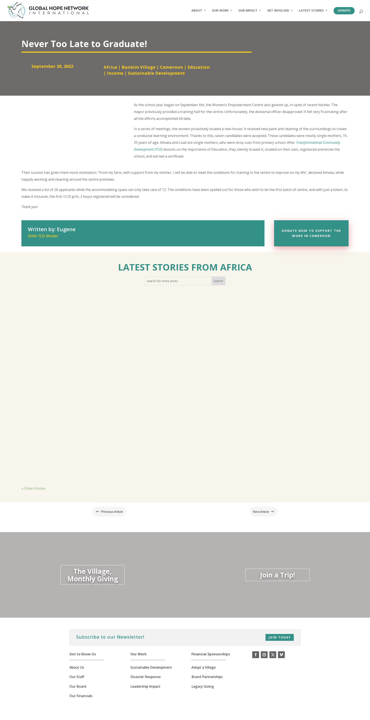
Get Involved (278, 10)
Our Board (77, 686)
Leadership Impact (145, 686)
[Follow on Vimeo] (281, 654)
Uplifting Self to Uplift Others (56, 374)
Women (129, 383)
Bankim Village (138, 67)
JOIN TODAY (280, 637)
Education (199, 67)
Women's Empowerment (158, 383)
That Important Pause (48, 437)
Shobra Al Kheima (101, 445)
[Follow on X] (272, 654)
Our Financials (80, 695)
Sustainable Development (156, 73)
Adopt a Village (203, 667)
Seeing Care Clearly (45, 311)
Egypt (74, 319)
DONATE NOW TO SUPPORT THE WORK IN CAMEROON (311, 233)
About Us (76, 667)
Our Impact (247, 10)
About (196, 10)
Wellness (121, 319)
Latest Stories (311, 10)
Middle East (111, 383)
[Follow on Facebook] (255, 654)
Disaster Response (145, 676)
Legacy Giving (202, 686)
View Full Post (40, 344)
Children (61, 319)
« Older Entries (33, 488)
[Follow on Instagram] (264, 654)
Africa (110, 67)
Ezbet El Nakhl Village (83, 383)
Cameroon (171, 67)
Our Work (220, 10)
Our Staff (76, 676)
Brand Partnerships (207, 676)
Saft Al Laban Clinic (96, 319)
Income (115, 73)
